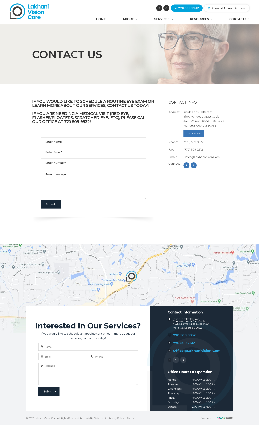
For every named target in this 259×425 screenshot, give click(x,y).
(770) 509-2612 (193, 149)
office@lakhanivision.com (201, 157)
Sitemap (131, 418)
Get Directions (193, 133)
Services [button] (162, 19)
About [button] (128, 19)
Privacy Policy (116, 418)
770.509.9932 (188, 8)
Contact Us (239, 19)
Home (101, 19)
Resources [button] (199, 19)
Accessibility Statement (93, 418)
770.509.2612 (184, 343)
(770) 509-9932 (193, 142)
